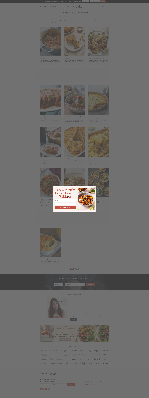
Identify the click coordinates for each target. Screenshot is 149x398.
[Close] (94, 188)
